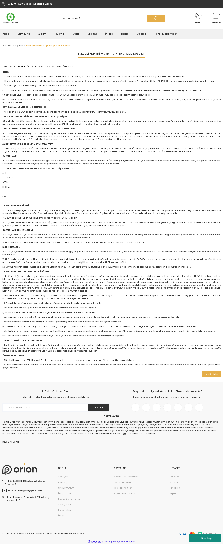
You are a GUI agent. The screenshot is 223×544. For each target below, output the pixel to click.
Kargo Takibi (64, 510)
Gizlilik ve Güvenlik (123, 482)
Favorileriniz (175, 487)
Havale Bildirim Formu (69, 499)
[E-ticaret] (111, 541)
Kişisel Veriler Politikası (124, 493)
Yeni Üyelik (63, 476)
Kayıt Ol (98, 407)
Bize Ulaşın (207, 538)
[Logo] (10, 18)
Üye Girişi (62, 482)
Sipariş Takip (176, 482)
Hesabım (174, 476)
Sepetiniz (174, 493)
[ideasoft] (94, 541)
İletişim (61, 515)
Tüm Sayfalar (211, 374)
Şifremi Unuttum (66, 487)
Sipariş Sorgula (65, 504)
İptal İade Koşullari (123, 487)
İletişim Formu (65, 493)
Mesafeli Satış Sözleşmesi (126, 476)
